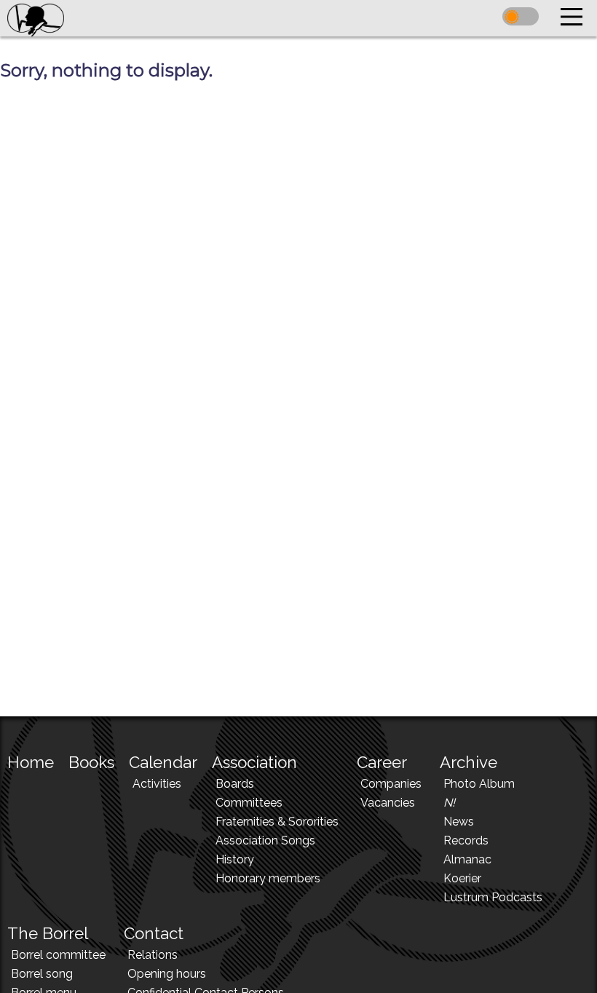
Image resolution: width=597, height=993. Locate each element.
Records (466, 840)
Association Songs (265, 840)
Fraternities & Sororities (277, 821)
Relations (152, 955)
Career (382, 762)
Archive (468, 762)
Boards (235, 784)
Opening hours (166, 974)
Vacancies (387, 803)
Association (254, 762)
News (458, 821)
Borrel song (42, 974)
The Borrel (47, 933)
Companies (391, 784)
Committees (249, 803)
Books (91, 762)
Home (30, 762)
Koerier (462, 878)
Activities (157, 784)
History (235, 859)
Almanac (467, 859)
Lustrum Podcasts (492, 897)
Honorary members (268, 878)
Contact (153, 933)
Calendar (163, 762)
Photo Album (479, 784)
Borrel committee (58, 955)
